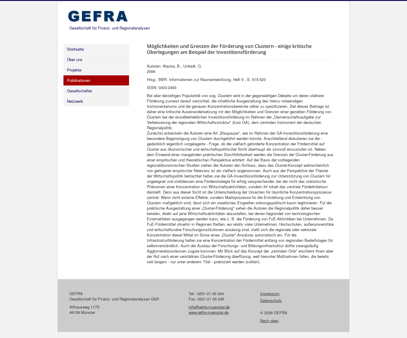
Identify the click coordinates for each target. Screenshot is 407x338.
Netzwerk (75, 101)
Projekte (74, 70)
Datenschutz (271, 300)
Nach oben (269, 320)
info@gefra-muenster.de (209, 307)
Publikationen (78, 80)
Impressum (269, 293)
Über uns (75, 59)
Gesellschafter (79, 91)
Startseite (75, 49)
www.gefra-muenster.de (209, 312)
